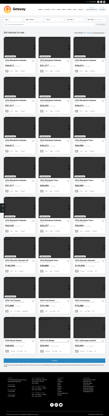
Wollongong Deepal (88, 390)
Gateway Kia (86, 385)
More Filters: (90, 19)
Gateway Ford (87, 381)
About (75, 9)
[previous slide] (5, 47)
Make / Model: (29, 19)
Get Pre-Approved (92, 9)
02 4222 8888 (92, 2)
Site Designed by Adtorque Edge (95, 414)
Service (69, 9)
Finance (64, 9)
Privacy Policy (35, 414)
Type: (6, 19)
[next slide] (35, 47)
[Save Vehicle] (33, 61)
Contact (81, 9)
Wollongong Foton (88, 391)
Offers (58, 9)
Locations (47, 9)
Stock (53, 9)
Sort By (89, 33)
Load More (54, 360)
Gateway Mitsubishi (88, 386)
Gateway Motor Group (89, 380)
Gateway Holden (87, 383)
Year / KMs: (70, 19)
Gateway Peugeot (88, 388)
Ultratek (102, 9)
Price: (47, 19)
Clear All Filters (101, 24)
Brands (40, 9)
